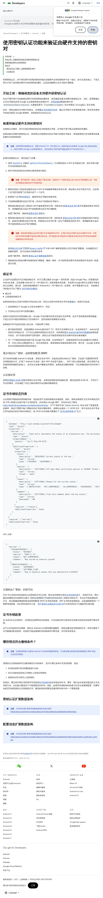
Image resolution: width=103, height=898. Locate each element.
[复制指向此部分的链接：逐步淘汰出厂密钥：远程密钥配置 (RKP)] (49, 353)
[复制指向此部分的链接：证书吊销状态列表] (29, 394)
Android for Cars (76, 791)
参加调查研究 (75, 826)
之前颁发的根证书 (13, 296)
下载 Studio (40, 826)
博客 (5, 799)
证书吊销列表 (72, 595)
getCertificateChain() (41, 163)
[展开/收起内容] (13, 56)
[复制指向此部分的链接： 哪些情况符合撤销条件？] (39, 642)
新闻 (5, 795)
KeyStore (17, 163)
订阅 (33, 885)
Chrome (6, 858)
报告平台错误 (75, 814)
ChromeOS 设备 (76, 787)
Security (8, 11)
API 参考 (39, 822)
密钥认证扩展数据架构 (38, 256)
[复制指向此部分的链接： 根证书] (15, 274)
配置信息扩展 (34, 213)
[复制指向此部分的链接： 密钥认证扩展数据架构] (36, 699)
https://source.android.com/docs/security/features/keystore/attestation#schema (43, 712)
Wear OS (73, 783)
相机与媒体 (40, 791)
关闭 (80, 30)
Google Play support (78, 822)
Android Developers (10, 33)
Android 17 (7, 814)
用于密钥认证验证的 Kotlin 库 (51, 604)
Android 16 (7, 818)
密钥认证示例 (16, 248)
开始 (93, 30)
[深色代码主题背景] (98, 418)
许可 (16, 879)
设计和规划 (25, 33)
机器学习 (39, 783)
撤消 (73, 302)
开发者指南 (40, 818)
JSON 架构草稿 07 (68, 411)
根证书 (64, 149)
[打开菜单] (4, 3)
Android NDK (41, 830)
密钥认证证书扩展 (70, 218)
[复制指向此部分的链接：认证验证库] (17, 375)
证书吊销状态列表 (49, 110)
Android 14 (7, 826)
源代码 (5, 791)
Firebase (6, 862)
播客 (5, 803)
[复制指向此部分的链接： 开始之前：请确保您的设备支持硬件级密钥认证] (69, 93)
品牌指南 (23, 879)
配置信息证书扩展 (71, 206)
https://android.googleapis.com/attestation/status (25, 405)
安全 (5, 787)
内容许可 (27, 754)
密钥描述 (57, 102)
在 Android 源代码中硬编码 (78, 332)
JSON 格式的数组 (29, 288)
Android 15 (7, 822)
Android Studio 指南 (44, 814)
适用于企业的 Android (11, 783)
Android (6, 779)
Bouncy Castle (36, 248)
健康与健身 (40, 787)
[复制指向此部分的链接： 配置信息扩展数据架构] (36, 724)
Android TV (74, 795)
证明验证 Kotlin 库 (15, 380)
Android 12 (7, 834)
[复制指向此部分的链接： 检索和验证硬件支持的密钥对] (45, 123)
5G (37, 799)
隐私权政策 (40, 795)
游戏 (38, 779)
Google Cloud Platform (12, 866)
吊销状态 (26, 197)
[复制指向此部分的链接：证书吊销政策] (23, 614)
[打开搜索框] (68, 3)
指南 (43, 33)
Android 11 (7, 838)
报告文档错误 (75, 818)
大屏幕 (72, 779)
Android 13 (7, 830)
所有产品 (6, 870)
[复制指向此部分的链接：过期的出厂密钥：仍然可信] (35, 589)
